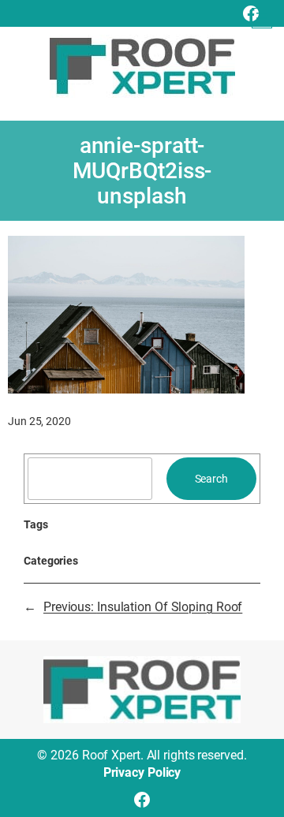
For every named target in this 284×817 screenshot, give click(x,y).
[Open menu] (262, 18)
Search (211, 478)
